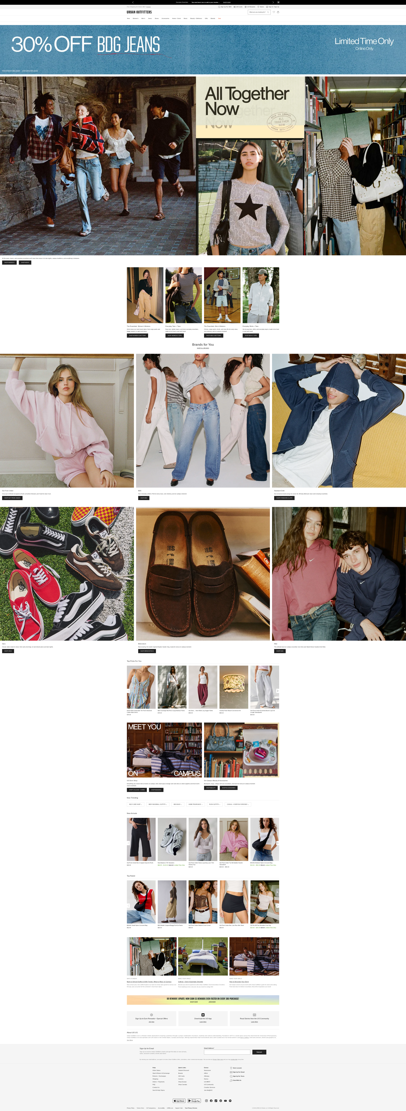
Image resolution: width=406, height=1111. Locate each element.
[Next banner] (273, 2)
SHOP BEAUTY (210, 788)
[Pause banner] (278, 2)
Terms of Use (140, 1108)
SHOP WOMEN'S (9, 262)
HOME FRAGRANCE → (196, 804)
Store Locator (237, 1068)
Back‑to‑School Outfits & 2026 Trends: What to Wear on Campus (149, 982)
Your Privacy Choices (191, 1108)
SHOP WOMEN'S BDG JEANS (11, 71)
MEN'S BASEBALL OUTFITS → (158, 804)
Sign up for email (239, 1072)
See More (130, 1040)
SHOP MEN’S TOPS (251, 335)
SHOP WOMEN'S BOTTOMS (137, 335)
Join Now (151, 1022)
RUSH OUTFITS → (214, 804)
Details (148, 7)
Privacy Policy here (218, 1059)
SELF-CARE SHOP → (135, 804)
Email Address (209, 1048)
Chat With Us (237, 1080)
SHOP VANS (8, 651)
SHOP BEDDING (156, 790)
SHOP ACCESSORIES (228, 788)
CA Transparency (151, 1108)
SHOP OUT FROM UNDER (12, 498)
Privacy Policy (130, 1108)
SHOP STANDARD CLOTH (284, 498)
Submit (259, 1052)
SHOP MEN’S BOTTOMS (213, 335)
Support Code (179, 1108)
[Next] (277, 691)
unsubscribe (234, 1059)
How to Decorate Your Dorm (239, 982)
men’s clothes (244, 1037)
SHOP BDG (143, 498)
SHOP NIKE (279, 651)
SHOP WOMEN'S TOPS (175, 335)
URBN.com (170, 1108)
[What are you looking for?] (268, 12)
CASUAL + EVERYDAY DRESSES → (238, 804)
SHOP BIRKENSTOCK (147, 651)
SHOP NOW (226, 2)
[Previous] (129, 691)
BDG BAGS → (178, 804)
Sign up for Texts (238, 1076)
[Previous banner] (133, 2)
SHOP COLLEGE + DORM (137, 790)
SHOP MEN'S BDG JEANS (30, 71)
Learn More (203, 1022)
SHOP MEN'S (25, 262)
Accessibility (161, 1108)
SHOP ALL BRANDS (203, 348)
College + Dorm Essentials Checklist (190, 982)
